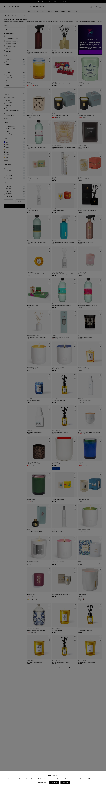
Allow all (65, 782)
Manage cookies (42, 782)
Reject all (54, 782)
